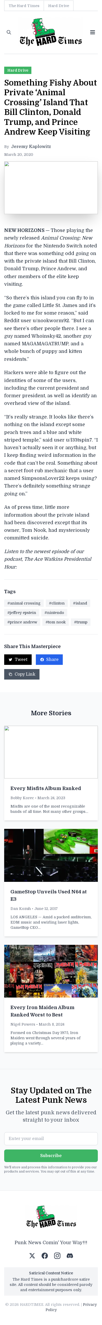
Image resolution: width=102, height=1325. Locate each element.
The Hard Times (24, 6)
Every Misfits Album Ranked (45, 788)
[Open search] (9, 32)
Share (52, 659)
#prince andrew (22, 622)
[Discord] (70, 1256)
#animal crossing (24, 603)
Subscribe (51, 1155)
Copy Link (25, 674)
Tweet (21, 659)
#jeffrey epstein (21, 613)
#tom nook (56, 622)
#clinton (57, 603)
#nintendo (54, 613)
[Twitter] (32, 1256)
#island (80, 603)
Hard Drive (58, 6)
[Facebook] (45, 1256)
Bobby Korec (22, 798)
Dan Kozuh (20, 909)
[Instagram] (57, 1256)
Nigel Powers (22, 1024)
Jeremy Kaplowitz (31, 146)
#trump (80, 622)
